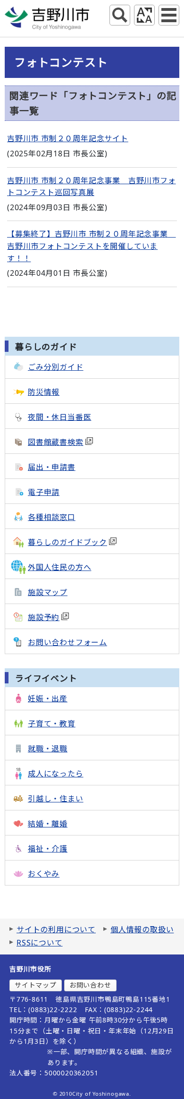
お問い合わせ (90, 984)
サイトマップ (36, 984)
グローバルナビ (169, 15)
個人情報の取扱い (142, 929)
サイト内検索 (119, 15)
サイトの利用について (56, 929)
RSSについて (40, 942)
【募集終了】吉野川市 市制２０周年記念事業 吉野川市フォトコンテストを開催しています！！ (91, 246)
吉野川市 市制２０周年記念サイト (67, 138)
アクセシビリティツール (144, 15)
